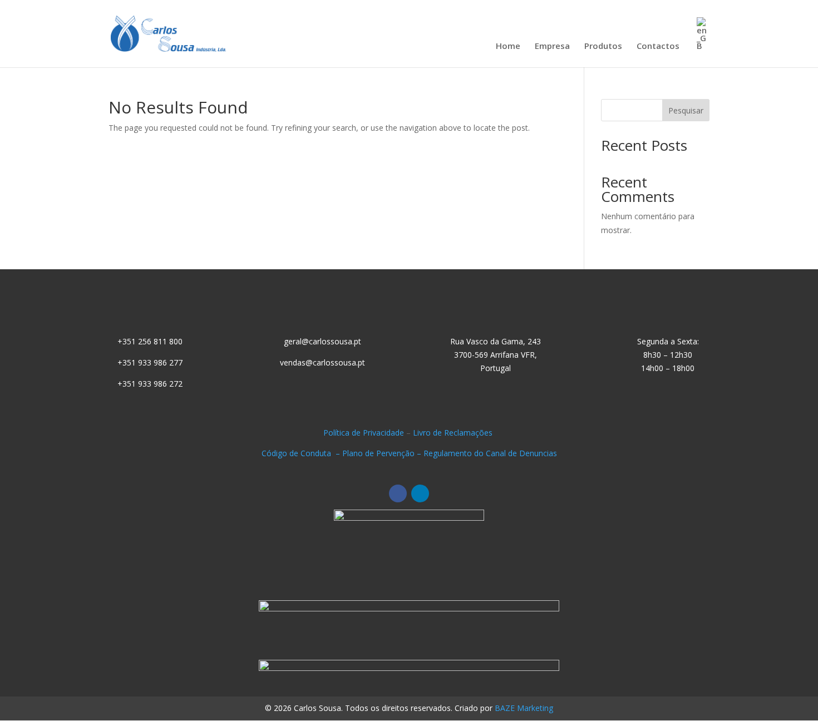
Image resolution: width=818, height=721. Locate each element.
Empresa (552, 46)
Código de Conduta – (302, 453)
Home (508, 46)
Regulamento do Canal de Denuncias (490, 453)
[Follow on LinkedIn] (420, 493)
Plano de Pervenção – (382, 453)
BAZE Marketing (524, 708)
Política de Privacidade (363, 432)
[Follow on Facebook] (398, 493)
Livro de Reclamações (454, 432)
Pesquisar (685, 110)
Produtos (603, 46)
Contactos (658, 46)
